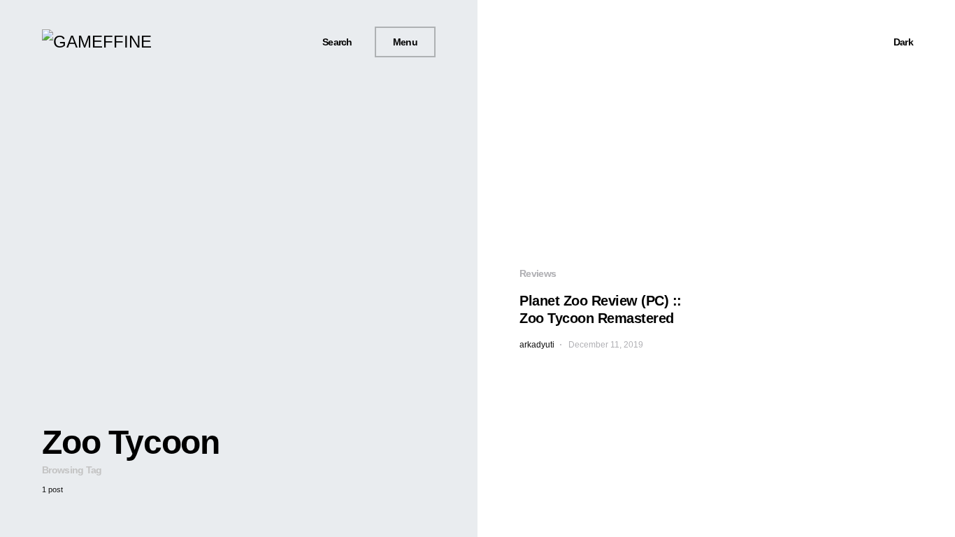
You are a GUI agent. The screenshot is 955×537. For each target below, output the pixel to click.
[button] (332, 42)
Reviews (537, 273)
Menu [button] (405, 42)
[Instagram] (285, 42)
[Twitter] (268, 42)
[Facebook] (252, 42)
